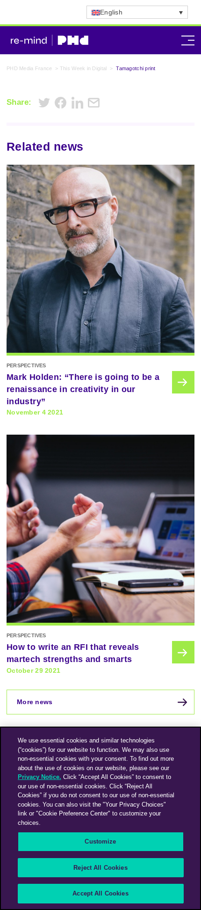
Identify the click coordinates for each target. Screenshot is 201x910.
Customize (100, 841)
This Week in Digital (83, 68)
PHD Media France (29, 68)
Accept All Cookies (100, 893)
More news (35, 702)
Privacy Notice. (39, 776)
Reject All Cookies (100, 867)
